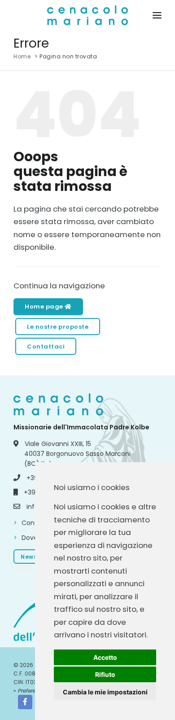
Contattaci (46, 346)
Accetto (105, 657)
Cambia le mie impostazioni (105, 692)
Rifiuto (105, 674)
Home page (45, 306)
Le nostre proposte (57, 326)
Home (22, 56)
